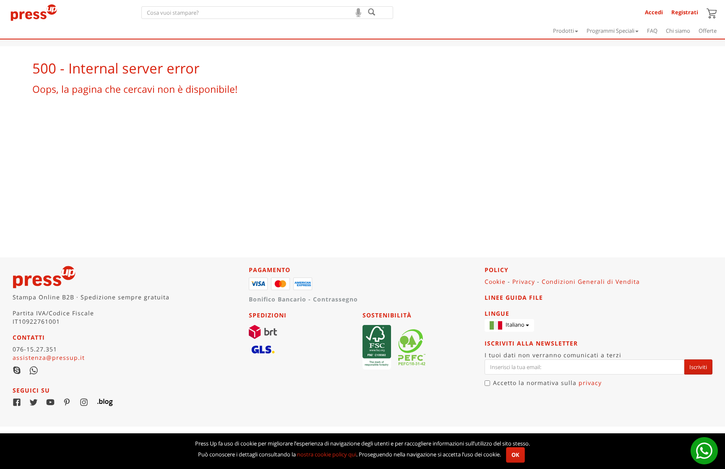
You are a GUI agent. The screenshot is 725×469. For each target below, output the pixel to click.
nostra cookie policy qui (326, 454)
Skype (17, 370)
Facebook (17, 402)
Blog (100, 402)
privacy (590, 383)
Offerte (708, 30)
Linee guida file (514, 297)
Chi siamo (678, 30)
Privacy (523, 282)
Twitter (33, 402)
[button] (509, 325)
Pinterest (67, 402)
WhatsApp (33, 370)
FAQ (652, 30)
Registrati (684, 12)
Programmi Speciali (610, 30)
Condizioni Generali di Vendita (591, 282)
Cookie (495, 282)
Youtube (50, 402)
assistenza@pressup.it (49, 358)
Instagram (84, 402)
